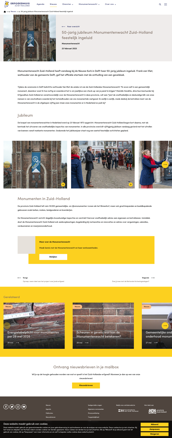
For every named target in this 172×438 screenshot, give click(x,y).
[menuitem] (40, 4)
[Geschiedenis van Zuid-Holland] (128, 410)
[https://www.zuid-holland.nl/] (156, 411)
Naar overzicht (73, 27)
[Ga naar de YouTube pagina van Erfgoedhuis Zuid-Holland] (23, 406)
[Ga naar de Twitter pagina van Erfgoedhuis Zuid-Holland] (11, 406)
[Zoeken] (160, 4)
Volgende (145, 278)
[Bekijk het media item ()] (35, 164)
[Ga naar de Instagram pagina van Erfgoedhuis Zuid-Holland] (17, 406)
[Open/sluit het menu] (165, 4)
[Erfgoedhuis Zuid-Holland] (17, 4)
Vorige (25, 278)
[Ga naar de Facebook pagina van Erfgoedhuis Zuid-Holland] (5, 406)
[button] (165, 164)
